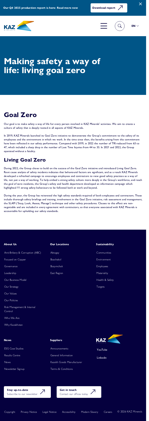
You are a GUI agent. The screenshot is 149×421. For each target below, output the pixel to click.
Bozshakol (55, 259)
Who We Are (12, 318)
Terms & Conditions (61, 369)
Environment (103, 259)
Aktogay (54, 252)
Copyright (9, 412)
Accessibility (68, 412)
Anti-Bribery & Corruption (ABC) (22, 252)
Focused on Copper (15, 259)
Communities (103, 252)
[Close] (140, 4)
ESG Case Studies (13, 348)
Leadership (10, 273)
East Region (56, 273)
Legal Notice (49, 412)
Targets (100, 286)
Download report (103, 8)
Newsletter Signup (14, 369)
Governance (11, 266)
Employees (102, 266)
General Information (61, 355)
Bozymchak (56, 266)
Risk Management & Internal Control (20, 309)
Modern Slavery (89, 412)
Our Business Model (15, 280)
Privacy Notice (29, 412)
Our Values (10, 293)
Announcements (59, 348)
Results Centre (12, 355)
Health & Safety (105, 280)
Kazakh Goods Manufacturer (66, 362)
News (7, 362)
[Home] (19, 26)
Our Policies (11, 300)
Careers (108, 412)
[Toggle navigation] (104, 26)
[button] (135, 26)
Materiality (102, 273)
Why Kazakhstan (13, 324)
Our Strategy (11, 286)
